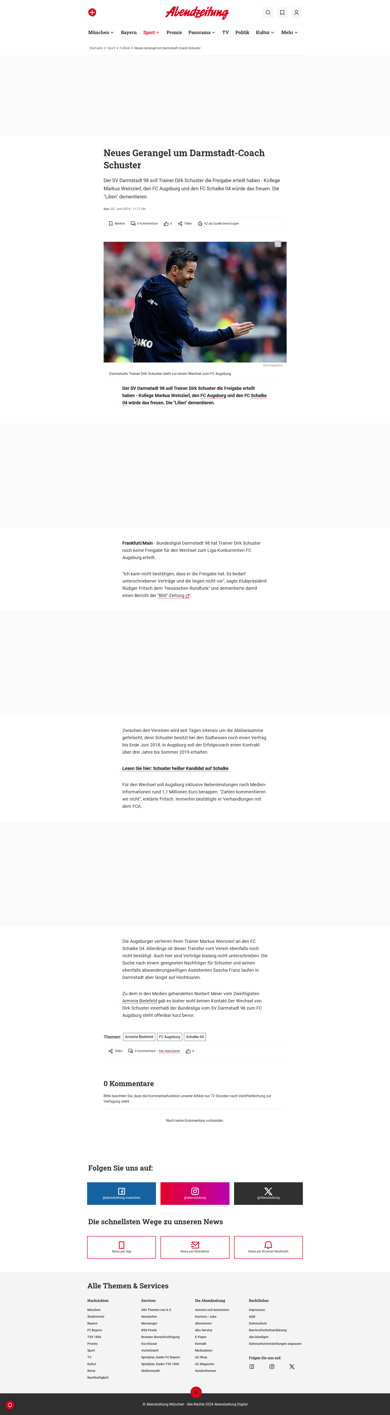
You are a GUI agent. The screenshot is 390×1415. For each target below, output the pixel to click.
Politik (242, 32)
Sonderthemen (205, 1371)
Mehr (287, 32)
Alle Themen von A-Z (156, 1310)
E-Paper (201, 1337)
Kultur (263, 32)
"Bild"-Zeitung (171, 595)
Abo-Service (203, 1330)
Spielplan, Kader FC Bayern (160, 1357)
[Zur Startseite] (197, 19)
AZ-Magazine (204, 1364)
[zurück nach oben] (196, 1394)
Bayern (129, 32)
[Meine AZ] (296, 12)
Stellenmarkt (150, 1371)
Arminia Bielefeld (139, 1001)
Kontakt (200, 1343)
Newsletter (149, 1316)
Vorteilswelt (150, 1350)
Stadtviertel (95, 1316)
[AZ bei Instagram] (272, 1367)
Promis (174, 32)
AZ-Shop (201, 1357)
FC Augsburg (213, 395)
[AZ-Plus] (92, 12)
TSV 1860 (94, 1337)
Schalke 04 (195, 1037)
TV (225, 32)
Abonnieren (203, 1323)
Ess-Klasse (149, 1343)
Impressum (257, 1310)
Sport (149, 32)
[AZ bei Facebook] (252, 1367)
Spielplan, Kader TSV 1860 (160, 1364)
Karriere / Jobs (205, 1316)
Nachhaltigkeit (98, 1377)
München (98, 32)
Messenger (149, 1323)
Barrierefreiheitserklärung (268, 1330)
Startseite (96, 48)
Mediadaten (203, 1350)
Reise (91, 1371)
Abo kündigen (259, 1337)
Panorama (199, 32)
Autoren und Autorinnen (212, 1310)
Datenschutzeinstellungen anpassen (275, 1343)
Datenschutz (258, 1323)
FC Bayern (94, 1330)
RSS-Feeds (149, 1330)
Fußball (125, 48)
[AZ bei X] (292, 1367)
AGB (252, 1316)
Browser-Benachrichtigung (160, 1337)
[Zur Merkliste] (282, 12)
